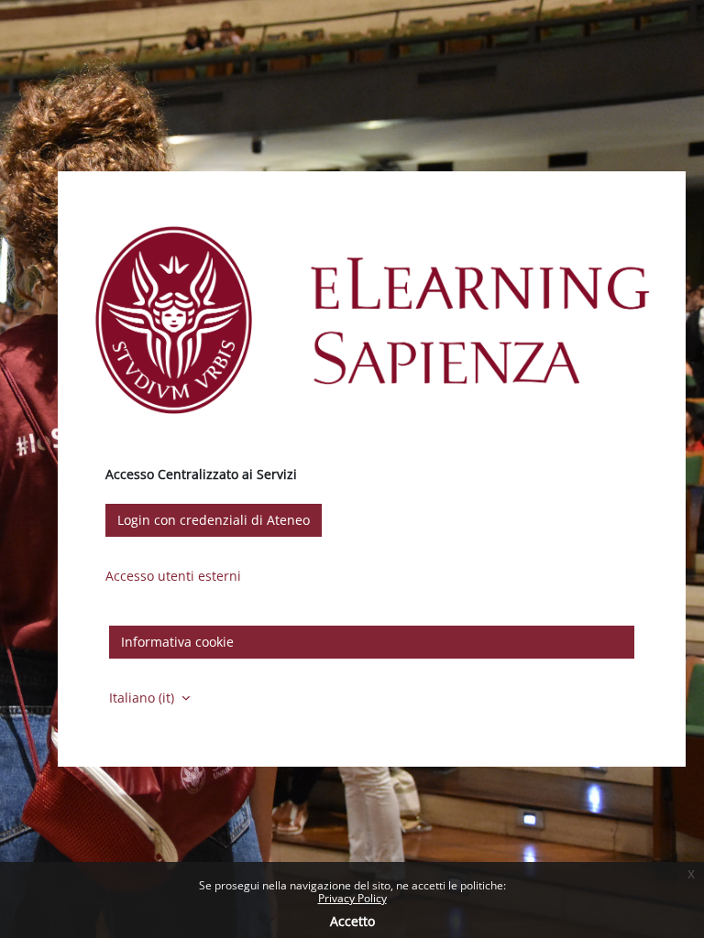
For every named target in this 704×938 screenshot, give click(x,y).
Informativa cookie (177, 641)
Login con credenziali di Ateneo (213, 520)
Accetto (352, 921)
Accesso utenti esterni (173, 575)
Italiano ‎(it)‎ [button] (143, 697)
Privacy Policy (352, 898)
